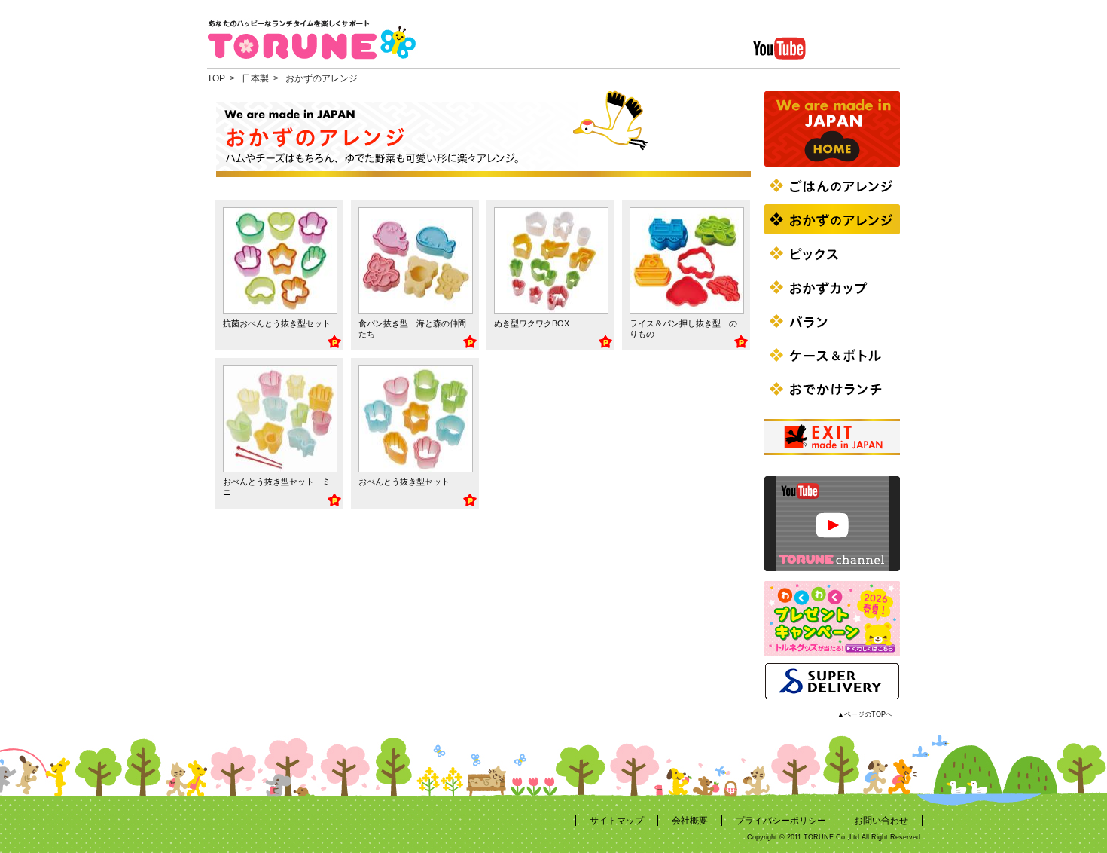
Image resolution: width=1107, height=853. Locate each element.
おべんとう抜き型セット (404, 481)
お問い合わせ (881, 820)
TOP (216, 78)
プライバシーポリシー (781, 820)
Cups (832, 287)
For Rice (832, 185)
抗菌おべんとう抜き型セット (277, 323)
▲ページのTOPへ (864, 714)
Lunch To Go (832, 389)
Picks (832, 253)
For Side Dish (832, 219)
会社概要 (690, 820)
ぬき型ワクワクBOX (531, 323)
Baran (832, 321)
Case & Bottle (832, 355)
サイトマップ (617, 820)
